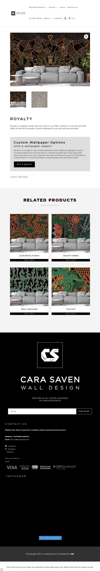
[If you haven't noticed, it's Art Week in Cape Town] (20, 508)
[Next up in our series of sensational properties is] (20, 525)
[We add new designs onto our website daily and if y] (50, 491)
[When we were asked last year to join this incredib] (80, 525)
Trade (7, 461)
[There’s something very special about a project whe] (50, 508)
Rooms (52, 7)
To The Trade (35, 18)
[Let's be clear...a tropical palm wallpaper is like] (50, 525)
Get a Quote (24, 164)
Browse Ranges (37, 7)
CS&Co (62, 7)
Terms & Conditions (12, 458)
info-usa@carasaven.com (19, 439)
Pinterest (10, 452)
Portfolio (72, 7)
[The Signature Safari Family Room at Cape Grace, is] (80, 508)
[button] (86, 36)
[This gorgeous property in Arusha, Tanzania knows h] (80, 491)
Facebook (12, 446)
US (72, 18)
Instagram (11, 449)
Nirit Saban (23, 177)
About (47, 18)
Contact (58, 18)
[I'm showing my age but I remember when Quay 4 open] (20, 491)
